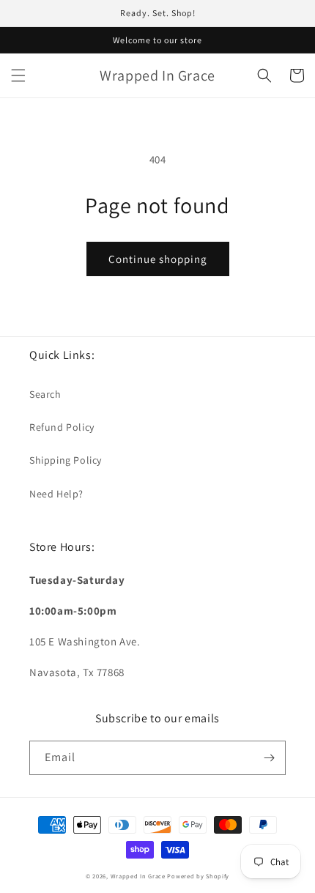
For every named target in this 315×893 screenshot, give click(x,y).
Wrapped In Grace (138, 876)
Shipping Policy (65, 460)
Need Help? (56, 493)
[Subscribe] (269, 758)
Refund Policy (61, 427)
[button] (18, 75)
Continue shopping (157, 259)
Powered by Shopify (198, 876)
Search (45, 394)
